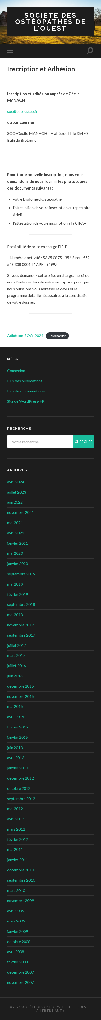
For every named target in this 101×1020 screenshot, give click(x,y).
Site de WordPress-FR (25, 401)
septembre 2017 (21, 635)
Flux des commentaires (26, 391)
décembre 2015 (20, 686)
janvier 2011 (17, 859)
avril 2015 (15, 716)
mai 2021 (15, 522)
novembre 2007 (20, 982)
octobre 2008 (18, 941)
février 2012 (17, 839)
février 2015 (17, 727)
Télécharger (57, 336)
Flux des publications (24, 381)
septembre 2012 (21, 798)
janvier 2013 (17, 767)
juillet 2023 (16, 492)
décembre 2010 (20, 870)
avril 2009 (15, 910)
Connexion (16, 370)
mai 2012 (15, 808)
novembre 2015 (20, 696)
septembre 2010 (21, 880)
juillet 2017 (16, 645)
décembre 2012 (20, 778)
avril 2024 (15, 481)
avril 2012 (15, 818)
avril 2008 (15, 951)
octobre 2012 (18, 788)
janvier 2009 (17, 931)
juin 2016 (15, 675)
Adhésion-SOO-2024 (25, 335)
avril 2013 (15, 757)
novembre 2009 (20, 900)
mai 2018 (15, 614)
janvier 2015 (17, 737)
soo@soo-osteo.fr (22, 111)
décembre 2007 (20, 972)
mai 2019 (15, 584)
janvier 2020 (17, 563)
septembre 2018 (21, 604)
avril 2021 (15, 533)
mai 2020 (15, 553)
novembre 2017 (20, 624)
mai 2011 (15, 849)
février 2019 (17, 594)
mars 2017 (16, 655)
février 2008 (17, 961)
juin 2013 (15, 747)
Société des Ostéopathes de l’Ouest (50, 21)
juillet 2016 (16, 665)
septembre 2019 (21, 573)
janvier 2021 (17, 543)
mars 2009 (16, 921)
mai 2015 (15, 706)
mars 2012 (16, 829)
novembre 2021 (20, 512)
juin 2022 (15, 502)
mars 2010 (16, 890)
